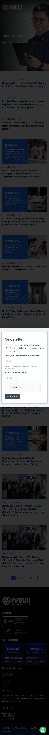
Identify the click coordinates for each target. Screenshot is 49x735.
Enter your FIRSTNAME (15, 373)
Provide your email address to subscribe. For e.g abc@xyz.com (20, 367)
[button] (46, 331)
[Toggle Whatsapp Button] (42, 730)
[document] (24, 367)
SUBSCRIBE (12, 396)
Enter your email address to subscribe (22, 356)
